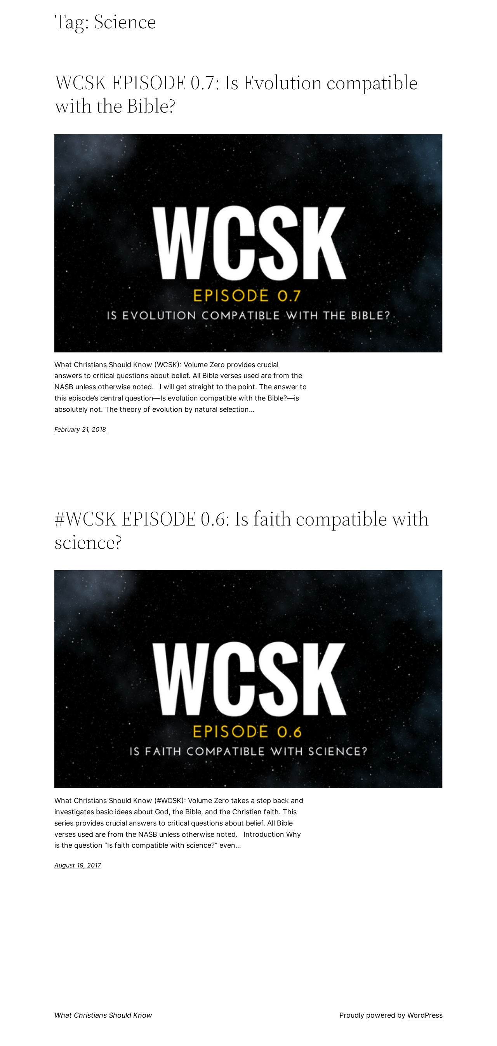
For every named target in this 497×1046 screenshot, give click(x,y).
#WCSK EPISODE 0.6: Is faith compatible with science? (241, 530)
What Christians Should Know (103, 1015)
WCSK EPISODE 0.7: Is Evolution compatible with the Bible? (236, 94)
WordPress (425, 1015)
